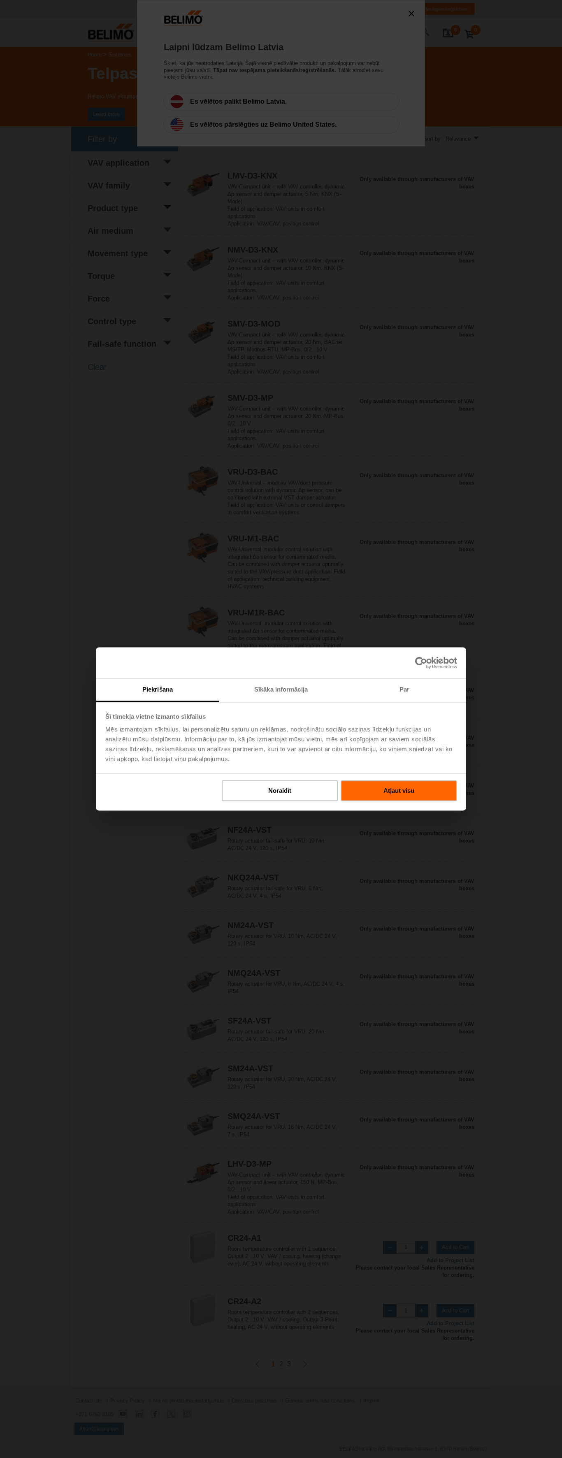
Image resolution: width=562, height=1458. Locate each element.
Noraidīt (279, 790)
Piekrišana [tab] (157, 689)
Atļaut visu (398, 790)
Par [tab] (404, 689)
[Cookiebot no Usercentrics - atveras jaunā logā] (421, 663)
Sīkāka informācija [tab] (281, 689)
